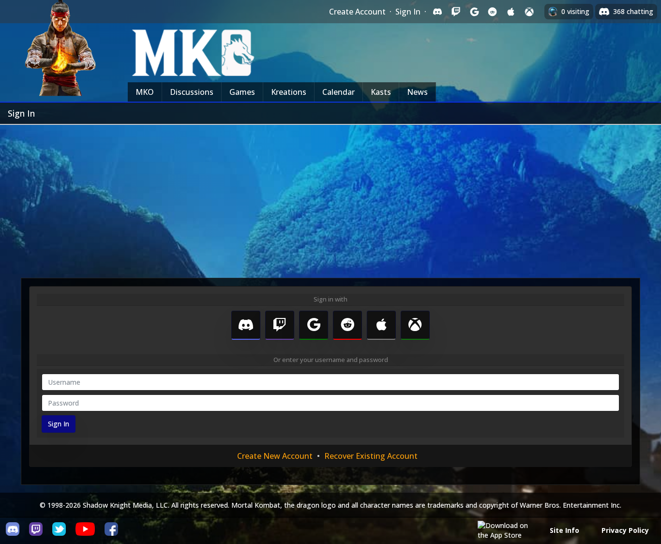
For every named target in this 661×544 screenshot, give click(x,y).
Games (242, 92)
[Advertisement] (330, 197)
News (417, 92)
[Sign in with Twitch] (456, 11)
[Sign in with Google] (474, 11)
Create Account (357, 11)
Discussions (191, 92)
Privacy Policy (625, 530)
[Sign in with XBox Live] (529, 11)
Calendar (338, 92)
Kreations (288, 92)
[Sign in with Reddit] (492, 11)
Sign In (408, 11)
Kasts (381, 92)
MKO (144, 92)
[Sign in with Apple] (511, 11)
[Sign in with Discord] (437, 11)
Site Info (564, 530)
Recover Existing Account (371, 456)
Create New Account (275, 456)
